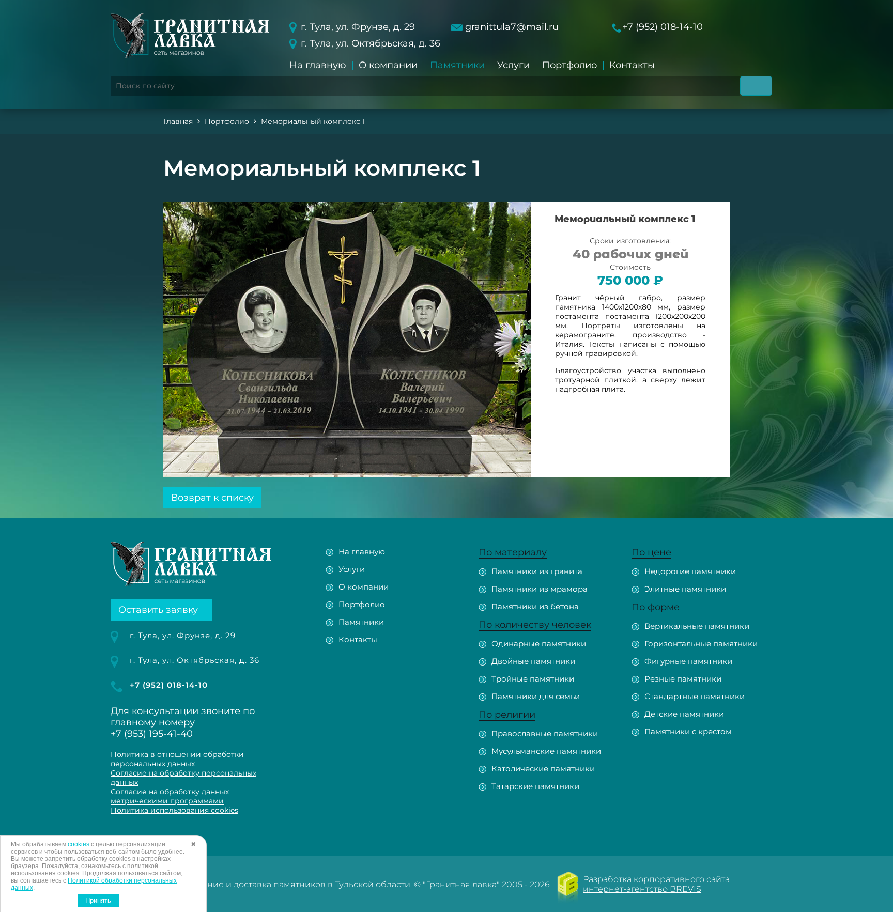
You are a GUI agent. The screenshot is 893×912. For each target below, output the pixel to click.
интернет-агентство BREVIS (642, 889)
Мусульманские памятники (546, 751)
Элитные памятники (685, 589)
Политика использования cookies (174, 810)
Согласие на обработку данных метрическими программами (170, 796)
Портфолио (569, 65)
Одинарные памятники (538, 643)
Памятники (457, 65)
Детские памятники (684, 714)
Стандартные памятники (694, 696)
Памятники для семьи (535, 696)
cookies (78, 844)
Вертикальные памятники (696, 626)
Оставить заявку (158, 609)
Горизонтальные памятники (701, 643)
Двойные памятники (533, 661)
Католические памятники (543, 769)
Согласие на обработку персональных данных (183, 777)
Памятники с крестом (688, 731)
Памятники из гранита (536, 571)
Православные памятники (544, 733)
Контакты (632, 65)
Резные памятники (682, 679)
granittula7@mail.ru (512, 27)
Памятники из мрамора (539, 589)
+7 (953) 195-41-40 (152, 733)
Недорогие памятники (690, 571)
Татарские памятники (535, 786)
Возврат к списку (212, 497)
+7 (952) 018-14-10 (662, 27)
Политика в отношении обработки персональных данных (177, 759)
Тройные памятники (532, 679)
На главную (317, 65)
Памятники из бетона (535, 606)
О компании (388, 65)
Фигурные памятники (688, 661)
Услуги (513, 65)
